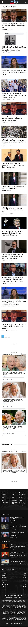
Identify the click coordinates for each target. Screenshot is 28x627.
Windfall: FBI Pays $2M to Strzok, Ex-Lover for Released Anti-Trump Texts (13, 25)
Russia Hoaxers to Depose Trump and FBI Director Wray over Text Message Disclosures (13, 119)
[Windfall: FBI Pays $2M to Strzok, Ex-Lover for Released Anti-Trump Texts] (14, 15)
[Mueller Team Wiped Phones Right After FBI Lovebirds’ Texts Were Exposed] (14, 316)
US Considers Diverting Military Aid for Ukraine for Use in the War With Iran (18, 526)
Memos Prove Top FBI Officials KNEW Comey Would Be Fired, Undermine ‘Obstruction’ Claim (12, 279)
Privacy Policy (4, 502)
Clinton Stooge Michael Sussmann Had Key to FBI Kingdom (13, 187)
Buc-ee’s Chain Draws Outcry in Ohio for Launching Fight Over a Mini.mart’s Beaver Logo (17, 561)
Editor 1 (3, 169)
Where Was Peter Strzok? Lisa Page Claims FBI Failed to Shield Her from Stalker (13, 72)
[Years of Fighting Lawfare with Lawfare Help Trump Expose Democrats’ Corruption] (14, 223)
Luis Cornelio (4, 29)
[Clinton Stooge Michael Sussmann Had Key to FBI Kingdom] (14, 178)
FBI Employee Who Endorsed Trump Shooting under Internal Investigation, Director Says (14, 49)
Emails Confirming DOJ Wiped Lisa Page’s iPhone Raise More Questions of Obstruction (13, 303)
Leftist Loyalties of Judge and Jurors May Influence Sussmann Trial (12, 210)
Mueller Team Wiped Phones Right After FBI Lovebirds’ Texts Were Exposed (13, 326)
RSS (13, 503)
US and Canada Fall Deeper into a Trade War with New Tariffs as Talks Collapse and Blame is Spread (18, 554)
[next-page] (9, 336)
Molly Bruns (3, 145)
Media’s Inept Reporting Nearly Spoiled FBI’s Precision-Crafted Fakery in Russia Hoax (12, 256)
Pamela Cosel (4, 213)
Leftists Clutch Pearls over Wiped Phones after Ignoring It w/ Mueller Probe (13, 142)
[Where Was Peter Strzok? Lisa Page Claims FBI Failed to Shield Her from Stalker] (14, 62)
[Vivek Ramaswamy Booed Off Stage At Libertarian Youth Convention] (5, 519)
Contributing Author (5, 330)
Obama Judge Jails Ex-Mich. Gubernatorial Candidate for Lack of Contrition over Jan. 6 (13, 95)
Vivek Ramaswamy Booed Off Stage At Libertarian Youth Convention (17, 519)
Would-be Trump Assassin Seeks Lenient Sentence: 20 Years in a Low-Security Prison (17, 534)
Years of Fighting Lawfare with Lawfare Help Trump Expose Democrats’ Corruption (12, 233)
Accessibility (22, 492)
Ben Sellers (3, 99)
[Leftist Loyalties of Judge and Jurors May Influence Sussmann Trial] (14, 200)
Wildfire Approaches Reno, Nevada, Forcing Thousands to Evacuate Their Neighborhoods (18, 546)
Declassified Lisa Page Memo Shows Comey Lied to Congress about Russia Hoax (12, 165)
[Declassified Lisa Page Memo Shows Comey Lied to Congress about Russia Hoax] (14, 155)
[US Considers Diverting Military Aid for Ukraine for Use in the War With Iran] (5, 526)
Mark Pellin (3, 190)
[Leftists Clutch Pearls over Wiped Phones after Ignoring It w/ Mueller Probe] (14, 132)
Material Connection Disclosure (14, 500)
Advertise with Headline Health (22, 496)
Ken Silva (3, 52)
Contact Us (22, 499)
